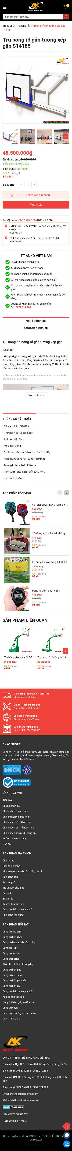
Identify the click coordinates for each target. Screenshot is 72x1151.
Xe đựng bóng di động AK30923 (49, 562)
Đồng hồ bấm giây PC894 (46, 590)
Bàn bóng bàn (10, 876)
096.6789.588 (15, 233)
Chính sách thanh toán (15, 811)
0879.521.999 (23, 307)
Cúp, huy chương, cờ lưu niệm (19, 1013)
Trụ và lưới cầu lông (13, 887)
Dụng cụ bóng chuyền (15, 980)
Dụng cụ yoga (10, 1007)
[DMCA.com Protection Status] (12, 770)
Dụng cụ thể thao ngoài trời (18, 909)
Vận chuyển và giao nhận (16, 816)
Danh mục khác (11, 1018)
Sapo (44, 1144)
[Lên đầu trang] (66, 1118)
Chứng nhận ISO (11, 805)
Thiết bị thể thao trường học (18, 964)
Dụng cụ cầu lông (12, 975)
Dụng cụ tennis (11, 953)
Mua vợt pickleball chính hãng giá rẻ (22, 871)
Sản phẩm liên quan (25, 620)
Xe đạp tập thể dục (13, 904)
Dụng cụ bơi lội (11, 958)
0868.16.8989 (15, 241)
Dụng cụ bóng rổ (12, 986)
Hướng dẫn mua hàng (15, 838)
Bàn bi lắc (8, 898)
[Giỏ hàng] (66, 7)
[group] (36, 90)
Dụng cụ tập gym (12, 931)
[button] (65, 136)
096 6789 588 (27, 220)
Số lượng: (9, 184)
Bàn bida (7, 893)
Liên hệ (7, 844)
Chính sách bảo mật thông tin (19, 833)
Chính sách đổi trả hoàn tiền (18, 827)
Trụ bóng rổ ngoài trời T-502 (19, 657)
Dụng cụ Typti (10, 948)
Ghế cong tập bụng (13, 915)
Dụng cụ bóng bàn (13, 937)
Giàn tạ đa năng (11, 866)
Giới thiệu (8, 800)
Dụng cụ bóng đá (12, 969)
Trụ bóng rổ (22, 25)
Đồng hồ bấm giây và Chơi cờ (19, 1002)
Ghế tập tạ (8, 860)
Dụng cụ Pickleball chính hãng (19, 942)
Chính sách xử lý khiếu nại (17, 822)
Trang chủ (8, 25)
